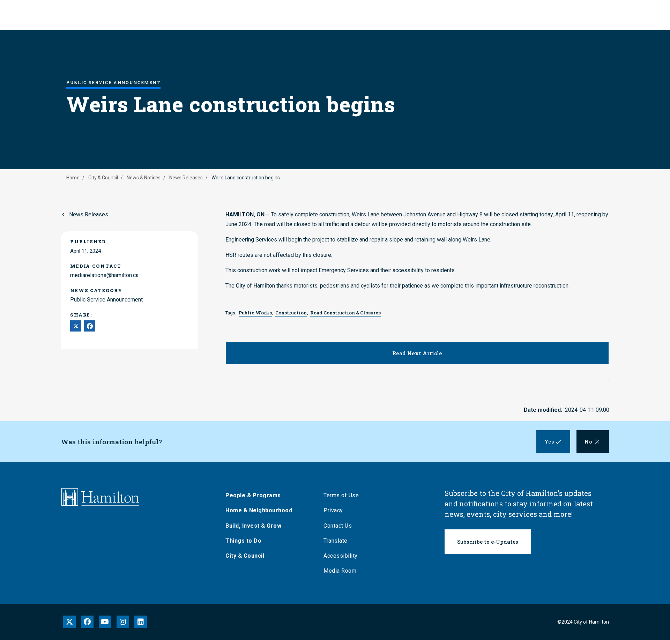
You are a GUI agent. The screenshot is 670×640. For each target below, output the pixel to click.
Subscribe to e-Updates (487, 541)
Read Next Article (417, 353)
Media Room (339, 570)
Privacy (333, 510)
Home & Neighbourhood (258, 510)
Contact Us (337, 525)
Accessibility (340, 555)
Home (73, 177)
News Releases (186, 177)
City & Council (103, 177)
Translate (335, 540)
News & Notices (144, 177)
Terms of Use (341, 495)
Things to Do (243, 540)
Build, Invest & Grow (253, 525)
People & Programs (253, 495)
